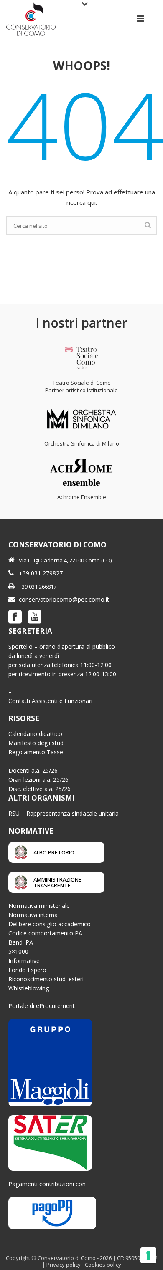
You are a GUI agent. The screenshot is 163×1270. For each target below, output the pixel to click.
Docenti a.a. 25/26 (33, 770)
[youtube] (34, 617)
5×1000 (18, 951)
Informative (24, 961)
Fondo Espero (27, 970)
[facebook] (15, 617)
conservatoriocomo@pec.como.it (64, 599)
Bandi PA (20, 942)
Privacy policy (63, 1264)
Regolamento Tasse (35, 752)
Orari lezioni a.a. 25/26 (38, 780)
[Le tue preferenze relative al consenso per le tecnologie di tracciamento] (148, 1255)
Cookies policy (103, 1264)
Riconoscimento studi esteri (46, 979)
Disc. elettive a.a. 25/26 (39, 789)
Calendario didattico (35, 734)
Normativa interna (33, 915)
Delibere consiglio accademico (49, 924)
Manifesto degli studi (36, 743)
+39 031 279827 (41, 573)
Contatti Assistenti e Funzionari (50, 701)
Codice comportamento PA (45, 933)
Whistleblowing (28, 988)
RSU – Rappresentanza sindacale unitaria (63, 813)
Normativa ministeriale (39, 906)
